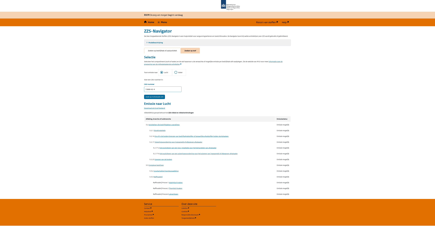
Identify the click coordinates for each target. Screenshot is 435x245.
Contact (158, 208)
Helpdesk (159, 211)
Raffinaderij (158, 177)
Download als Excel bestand (154, 108)
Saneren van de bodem (163, 159)
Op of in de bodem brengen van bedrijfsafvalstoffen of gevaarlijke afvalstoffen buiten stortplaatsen (192, 136)
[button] (162, 22)
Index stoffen (149, 218)
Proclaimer (160, 215)
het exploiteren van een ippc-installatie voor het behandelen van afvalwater (188, 148)
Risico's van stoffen (268, 22)
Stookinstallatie (160, 130)
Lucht (166, 72)
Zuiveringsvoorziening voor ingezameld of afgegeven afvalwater (178, 142)
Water (180, 72)
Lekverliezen (173, 194)
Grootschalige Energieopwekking (166, 171)
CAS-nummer (149, 84)
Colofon (196, 208)
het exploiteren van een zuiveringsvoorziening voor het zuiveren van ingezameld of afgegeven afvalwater (199, 154)
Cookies (196, 211)
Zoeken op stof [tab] (190, 51)
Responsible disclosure (198, 215)
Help (286, 22)
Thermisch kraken (175, 188)
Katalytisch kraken (176, 182)
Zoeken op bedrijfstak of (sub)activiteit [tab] (162, 51)
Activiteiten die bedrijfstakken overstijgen (164, 125)
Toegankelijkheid (198, 218)
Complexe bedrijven (156, 165)
